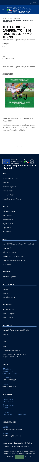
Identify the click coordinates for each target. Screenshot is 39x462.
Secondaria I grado (8, 297)
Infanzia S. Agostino (9, 187)
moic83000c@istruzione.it (11, 436)
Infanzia (5, 289)
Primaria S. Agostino (9, 195)
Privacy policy (7, 443)
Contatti (6, 446)
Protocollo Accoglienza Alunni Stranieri (15, 330)
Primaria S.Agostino (9, 313)
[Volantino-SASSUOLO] (19, 92)
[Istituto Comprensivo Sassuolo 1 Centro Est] (12, 9)
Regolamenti (6, 228)
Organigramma (7, 219)
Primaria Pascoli (7, 191)
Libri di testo (6, 232)
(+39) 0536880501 (9, 380)
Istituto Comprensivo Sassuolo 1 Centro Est (20, 167)
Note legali (29, 443)
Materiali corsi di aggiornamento (13, 260)
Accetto (20, 457)
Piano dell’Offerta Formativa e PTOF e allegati (18, 244)
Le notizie (17, 18)
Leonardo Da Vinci (8, 309)
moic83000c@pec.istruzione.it (12, 429)
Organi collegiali (7, 223)
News (5, 47)
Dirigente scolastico (9, 211)
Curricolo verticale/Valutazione (13, 256)
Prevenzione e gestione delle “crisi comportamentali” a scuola (14, 355)
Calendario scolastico (9, 252)
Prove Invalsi (6, 264)
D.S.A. (4, 346)
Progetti (5, 334)
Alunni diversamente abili (11, 350)
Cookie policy (28, 457)
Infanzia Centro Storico (10, 178)
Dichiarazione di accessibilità (20, 446)
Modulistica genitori (9, 277)
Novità (10, 18)
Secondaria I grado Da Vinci (11, 199)
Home (4, 18)
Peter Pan (5, 183)
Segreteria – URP (8, 215)
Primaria (5, 293)
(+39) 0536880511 (9, 386)
